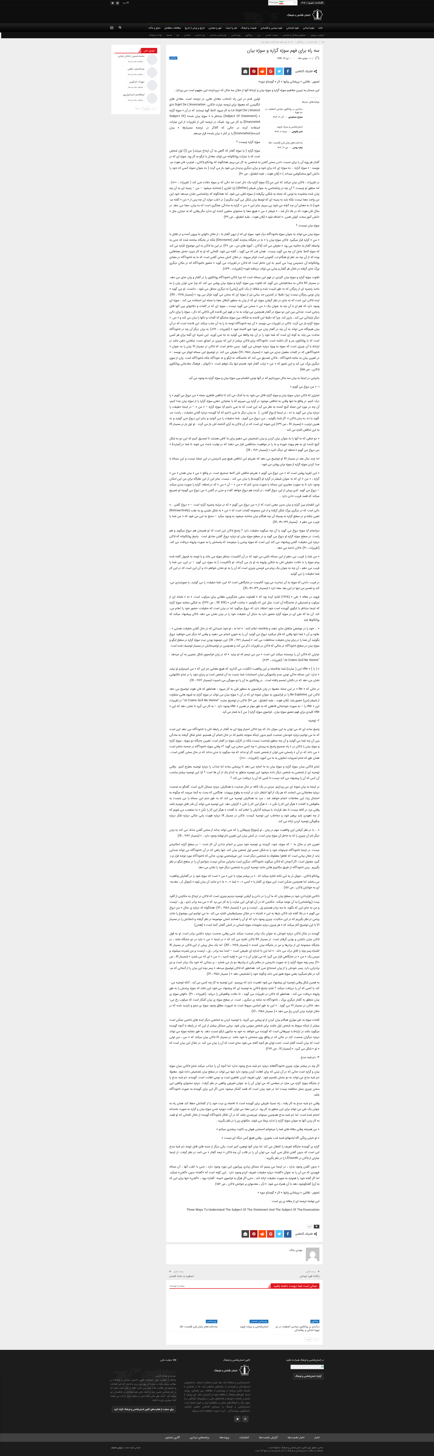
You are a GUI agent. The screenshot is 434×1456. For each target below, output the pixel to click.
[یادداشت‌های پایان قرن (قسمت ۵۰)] (312, 146)
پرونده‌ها (224, 1437)
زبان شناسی (200, 35)
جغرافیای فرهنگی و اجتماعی (294, 35)
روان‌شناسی (236, 35)
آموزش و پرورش (317, 35)
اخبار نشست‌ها (296, 1437)
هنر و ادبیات (231, 28)
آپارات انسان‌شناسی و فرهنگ (308, 1376)
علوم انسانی (308, 28)
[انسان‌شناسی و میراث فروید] (312, 130)
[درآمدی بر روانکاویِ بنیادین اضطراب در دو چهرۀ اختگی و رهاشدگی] (312, 113)
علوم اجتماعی (292, 28)
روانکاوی (248, 35)
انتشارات (244, 1437)
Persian (274, 2)
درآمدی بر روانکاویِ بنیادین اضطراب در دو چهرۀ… (284, 110)
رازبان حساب (117, 1447)
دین (259, 35)
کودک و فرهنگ (155, 35)
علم (177, 35)
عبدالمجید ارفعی (136, 69)
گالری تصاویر (172, 1437)
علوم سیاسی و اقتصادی (271, 28)
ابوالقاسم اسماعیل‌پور (133, 95)
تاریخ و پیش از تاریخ (195, 28)
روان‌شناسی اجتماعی (218, 35)
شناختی (187, 35)
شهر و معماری (215, 28)
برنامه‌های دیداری (199, 1437)
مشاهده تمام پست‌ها (135, 61)
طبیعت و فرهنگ (249, 28)
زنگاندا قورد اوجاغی (310, 1276)
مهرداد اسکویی (136, 82)
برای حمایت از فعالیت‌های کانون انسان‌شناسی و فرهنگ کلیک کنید (144, 1409)
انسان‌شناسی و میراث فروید (290, 127)
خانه (320, 28)
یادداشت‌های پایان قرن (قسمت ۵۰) (286, 143)
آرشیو (309, 1226)
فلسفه (169, 35)
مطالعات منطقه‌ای (172, 28)
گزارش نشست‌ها (268, 1437)
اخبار (317, 1437)
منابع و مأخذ (154, 28)
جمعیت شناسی (271, 35)
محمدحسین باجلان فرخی (131, 56)
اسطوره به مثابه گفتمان (181, 1276)
